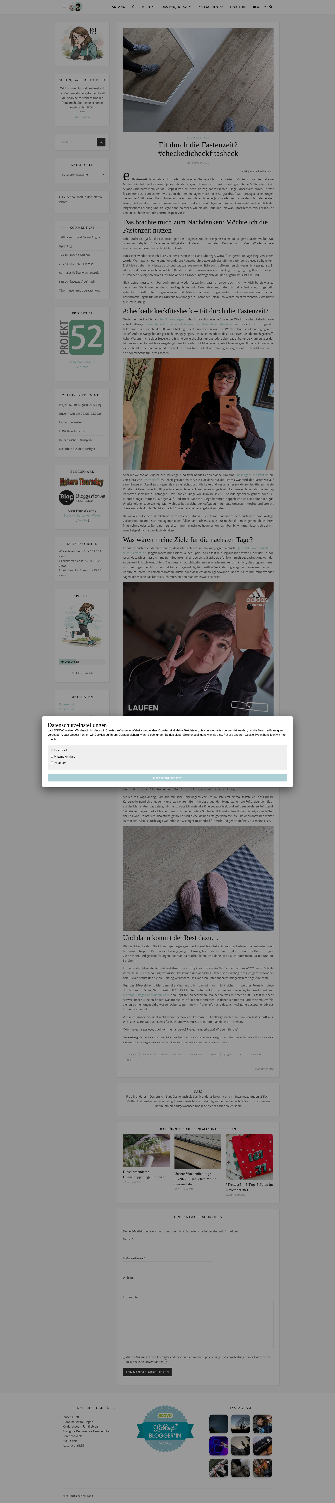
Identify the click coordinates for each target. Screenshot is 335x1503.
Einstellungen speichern (167, 777)
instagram (59, 762)
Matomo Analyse (64, 756)
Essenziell (60, 750)
